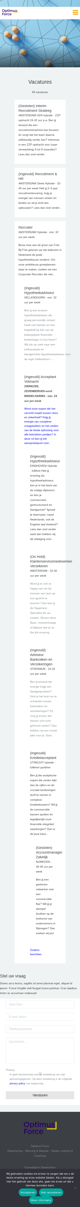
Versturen (40, 1095)
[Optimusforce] (21, 13)
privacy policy (17, 1083)
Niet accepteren (51, 1192)
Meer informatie (41, 1200)
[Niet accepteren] (75, 1188)
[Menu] (75, 12)
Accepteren (28, 1192)
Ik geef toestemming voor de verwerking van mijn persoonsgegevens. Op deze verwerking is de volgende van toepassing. (41, 1079)
